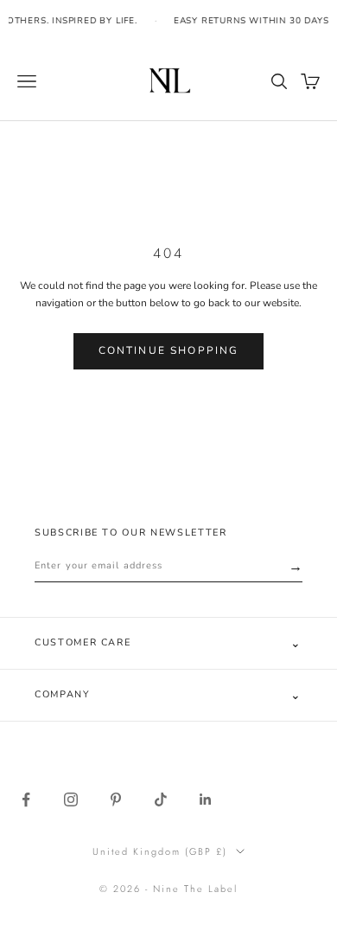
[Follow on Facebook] (26, 799)
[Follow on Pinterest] (115, 799)
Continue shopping (169, 350)
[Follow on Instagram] (70, 799)
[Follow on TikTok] (160, 799)
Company (168, 695)
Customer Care (168, 643)
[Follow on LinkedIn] (205, 799)
